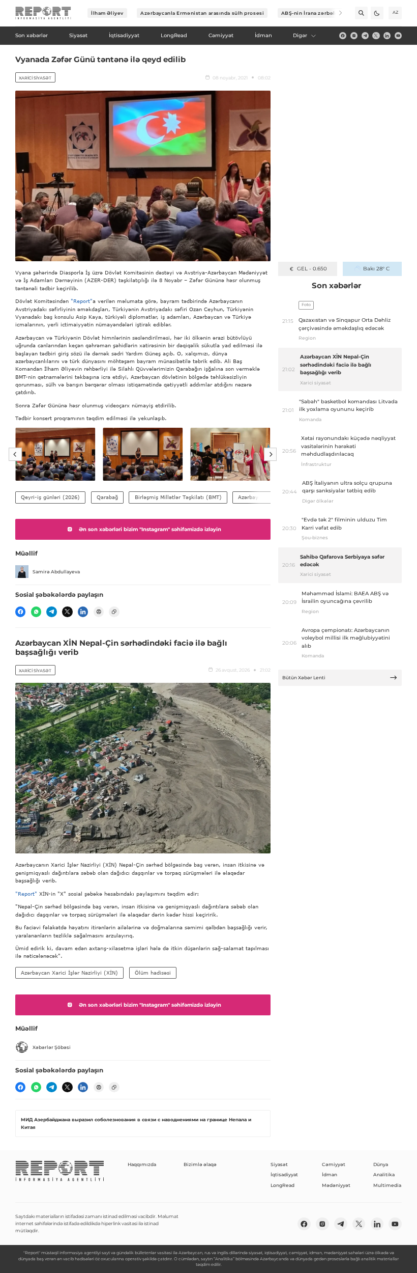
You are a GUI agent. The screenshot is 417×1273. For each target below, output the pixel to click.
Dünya (380, 1164)
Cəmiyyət (333, 1164)
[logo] (43, 13)
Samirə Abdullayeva (56, 571)
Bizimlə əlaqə (200, 1164)
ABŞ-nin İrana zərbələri (312, 13)
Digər (300, 35)
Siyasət (279, 1164)
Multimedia (387, 1185)
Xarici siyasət (35, 77)
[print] (99, 611)
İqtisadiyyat (284, 1174)
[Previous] (15, 454)
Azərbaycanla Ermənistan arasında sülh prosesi (202, 13)
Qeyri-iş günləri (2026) (50, 497)
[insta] (354, 35)
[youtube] (398, 35)
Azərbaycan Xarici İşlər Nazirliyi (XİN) (69, 973)
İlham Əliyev (107, 13)
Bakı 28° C (376, 268)
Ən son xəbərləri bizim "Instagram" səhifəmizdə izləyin (150, 529)
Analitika (384, 1174)
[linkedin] (387, 35)
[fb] (342, 35)
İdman (329, 1174)
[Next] (336, 13)
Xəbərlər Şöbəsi (52, 1047)
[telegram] (365, 35)
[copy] (114, 611)
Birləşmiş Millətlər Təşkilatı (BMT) (178, 497)
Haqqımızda (142, 1164)
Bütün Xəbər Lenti (303, 677)
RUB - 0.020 (311, 268)
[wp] (36, 611)
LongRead (282, 1185)
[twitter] (375, 35)
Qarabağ (107, 497)
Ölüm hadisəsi (153, 973)
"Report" (82, 301)
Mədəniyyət (336, 1185)
